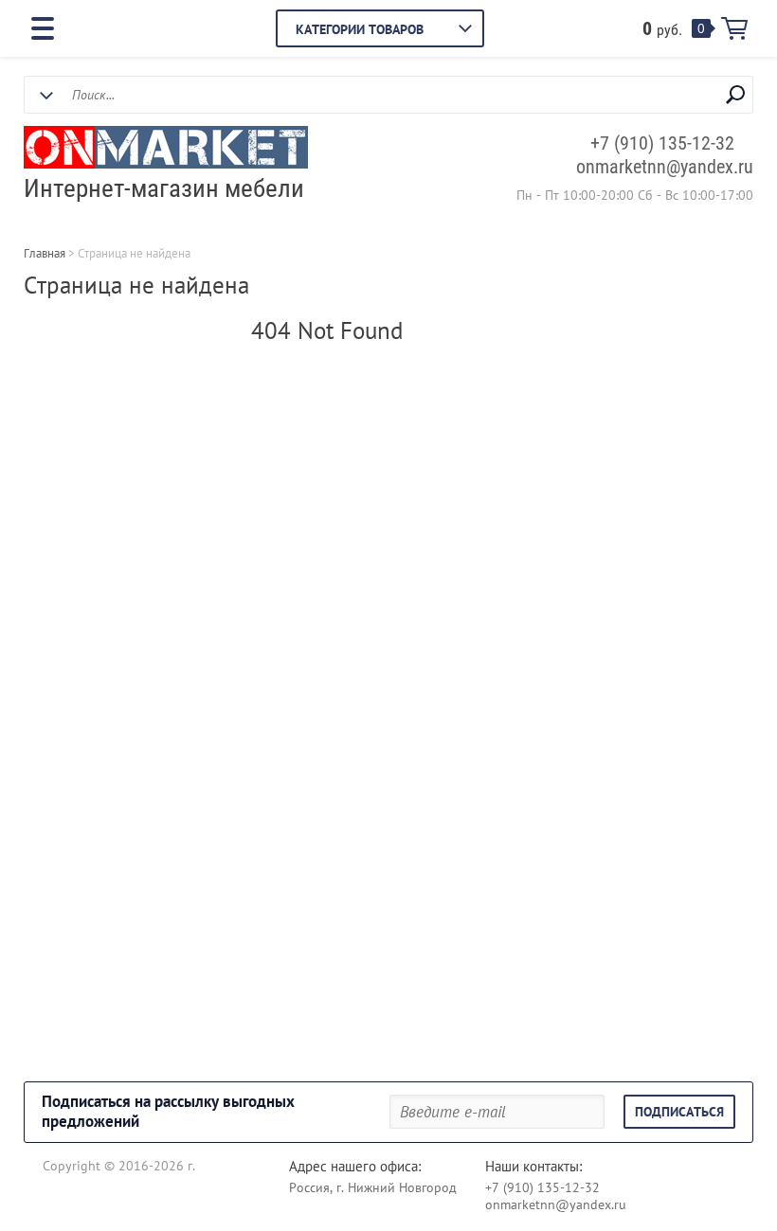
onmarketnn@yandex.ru (664, 166)
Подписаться (679, 1111)
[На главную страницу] (166, 149)
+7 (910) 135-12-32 (662, 143)
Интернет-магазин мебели (164, 188)
